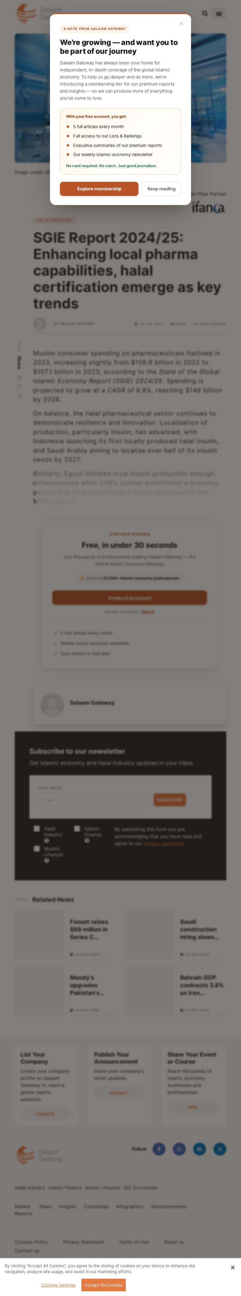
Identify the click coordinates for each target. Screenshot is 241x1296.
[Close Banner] (233, 1267)
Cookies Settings (58, 1284)
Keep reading (161, 189)
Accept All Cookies (104, 1284)
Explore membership (99, 189)
